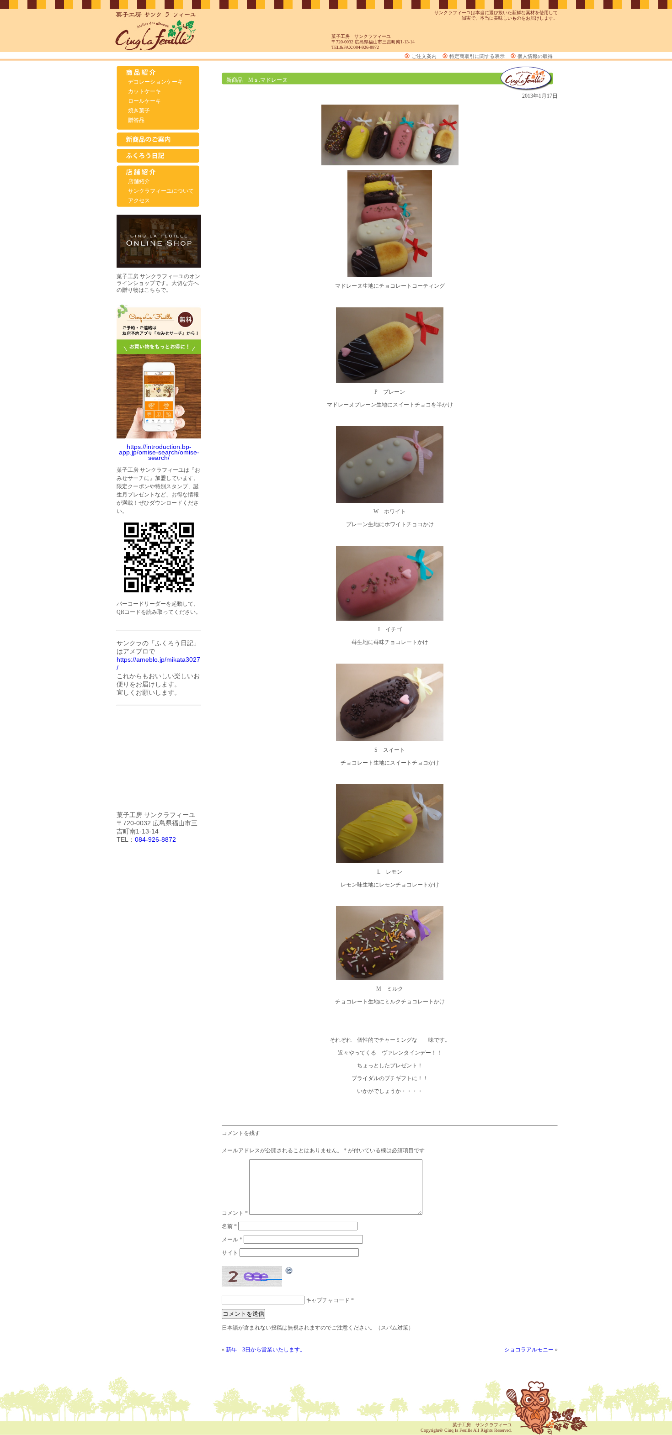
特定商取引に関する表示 (477, 56)
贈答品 (136, 120)
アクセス (139, 200)
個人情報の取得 (535, 56)
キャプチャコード (328, 1300)
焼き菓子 (139, 110)
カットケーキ (144, 91)
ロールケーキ (144, 101)
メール (232, 1239)
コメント (235, 1213)
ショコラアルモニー (529, 1349)
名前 (229, 1226)
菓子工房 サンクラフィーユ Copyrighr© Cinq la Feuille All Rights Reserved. (466, 1427)
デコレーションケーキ (155, 82)
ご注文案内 (424, 56)
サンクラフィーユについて (161, 191)
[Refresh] (289, 1272)
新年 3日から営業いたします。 (265, 1349)
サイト (230, 1253)
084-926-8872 (155, 839)
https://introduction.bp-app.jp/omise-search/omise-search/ (159, 452)
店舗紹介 (139, 181)
